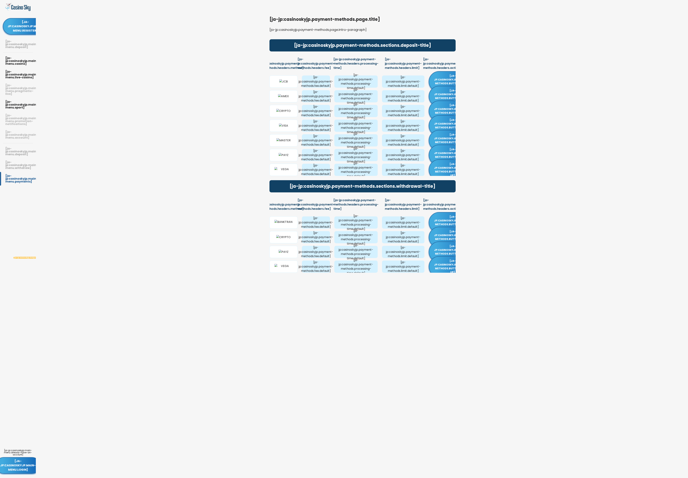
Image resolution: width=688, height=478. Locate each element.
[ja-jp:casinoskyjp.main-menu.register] (25, 26)
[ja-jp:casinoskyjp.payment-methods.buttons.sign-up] (452, 81)
